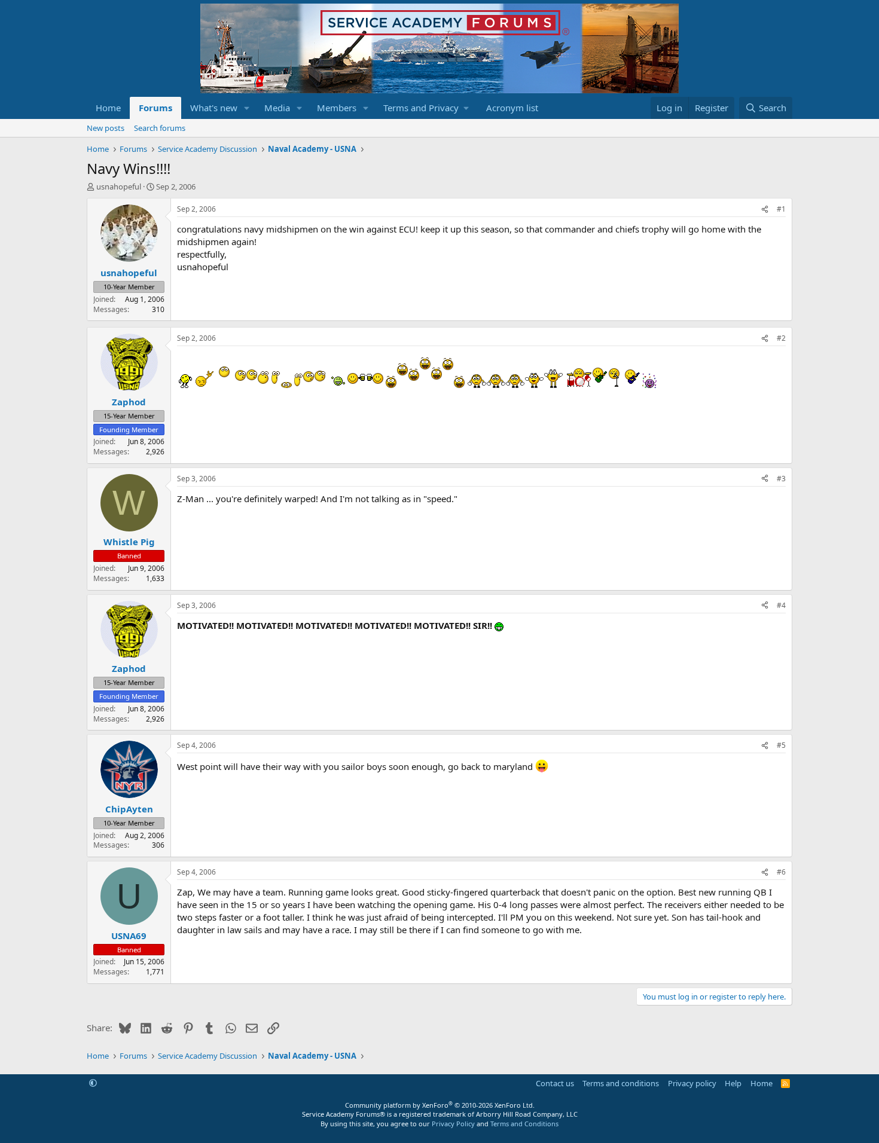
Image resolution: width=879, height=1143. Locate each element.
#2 (781, 338)
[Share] (765, 209)
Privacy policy (692, 1083)
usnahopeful (118, 186)
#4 (781, 605)
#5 (781, 745)
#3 (781, 478)
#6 (781, 872)
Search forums (159, 128)
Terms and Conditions (524, 1123)
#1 (781, 209)
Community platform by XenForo (440, 1105)
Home (108, 108)
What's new (213, 108)
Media (277, 108)
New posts (105, 128)
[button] (247, 108)
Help (733, 1083)
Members (336, 108)
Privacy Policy (453, 1123)
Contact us (555, 1083)
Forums (155, 108)
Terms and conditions (620, 1083)
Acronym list (512, 108)
